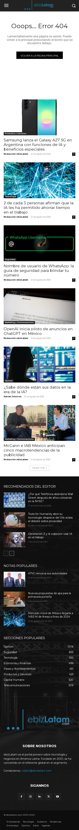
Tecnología (10, 196)
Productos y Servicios (15, 133)
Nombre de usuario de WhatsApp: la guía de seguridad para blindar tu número (39, 270)
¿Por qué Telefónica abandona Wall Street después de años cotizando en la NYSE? (50, 497)
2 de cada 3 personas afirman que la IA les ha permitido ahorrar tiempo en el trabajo (38, 207)
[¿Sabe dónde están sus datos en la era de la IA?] (39, 365)
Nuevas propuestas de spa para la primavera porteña (49, 595)
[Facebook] (21, 796)
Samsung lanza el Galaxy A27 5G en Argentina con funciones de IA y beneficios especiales (38, 144)
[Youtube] (57, 796)
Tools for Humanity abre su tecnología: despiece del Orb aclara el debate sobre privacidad (50, 517)
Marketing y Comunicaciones (19, 322)
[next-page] (12, 553)
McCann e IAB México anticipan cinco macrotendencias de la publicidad (34, 450)
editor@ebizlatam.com (37, 770)
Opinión (9, 381)
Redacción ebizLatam (16, 154)
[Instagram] (30, 796)
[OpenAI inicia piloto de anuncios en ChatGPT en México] (39, 306)
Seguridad (10, 259)
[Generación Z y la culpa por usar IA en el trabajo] (14, 539)
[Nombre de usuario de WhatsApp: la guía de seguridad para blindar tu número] (39, 243)
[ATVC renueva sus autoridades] (14, 579)
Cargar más (38, 467)
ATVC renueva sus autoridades (47, 573)
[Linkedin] (39, 796)
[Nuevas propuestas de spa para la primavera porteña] (14, 599)
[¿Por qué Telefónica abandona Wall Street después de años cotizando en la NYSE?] (14, 499)
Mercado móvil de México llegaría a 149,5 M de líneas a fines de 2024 (50, 615)
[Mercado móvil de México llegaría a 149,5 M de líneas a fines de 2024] (14, 619)
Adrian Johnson (12, 396)
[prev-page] (6, 553)
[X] (48, 796)
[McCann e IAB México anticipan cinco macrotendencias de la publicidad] (39, 423)
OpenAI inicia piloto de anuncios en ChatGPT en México (38, 331)
